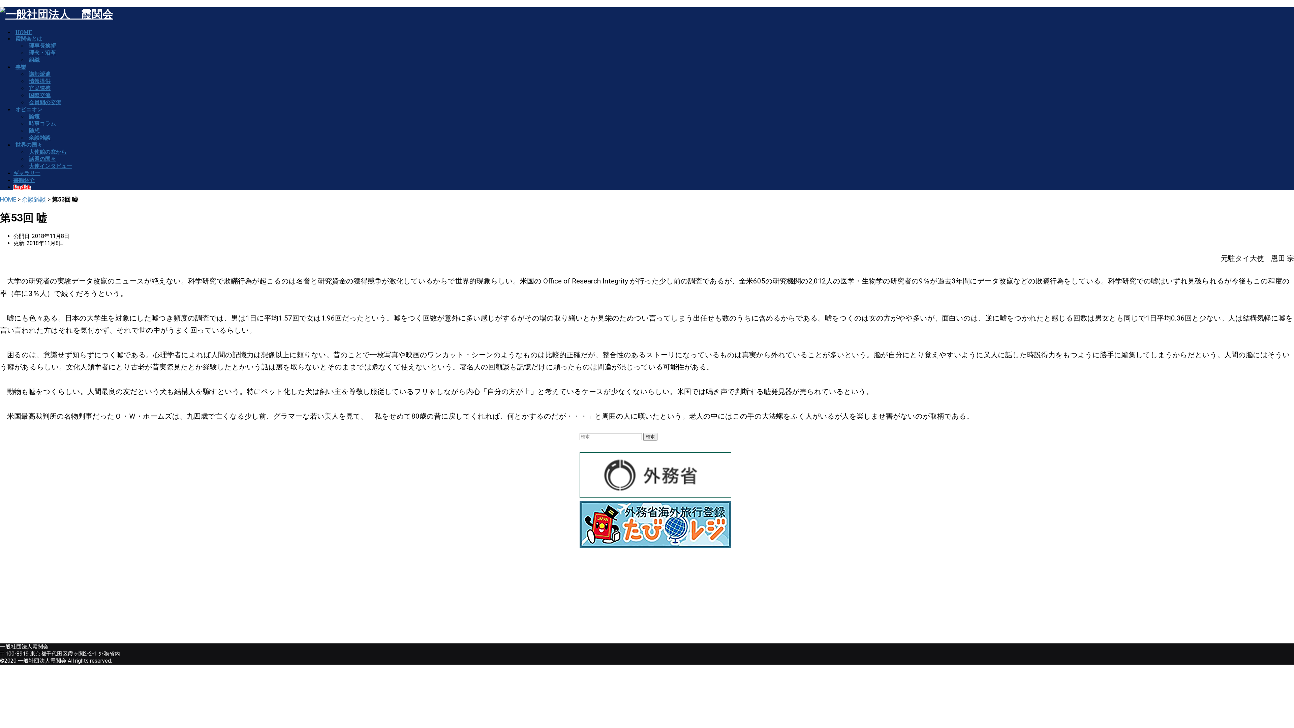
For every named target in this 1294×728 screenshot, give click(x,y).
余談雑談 (34, 199)
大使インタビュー (50, 166)
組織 (34, 60)
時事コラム (42, 123)
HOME (8, 199)
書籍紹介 (24, 180)
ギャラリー (26, 173)
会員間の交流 (45, 102)
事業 (21, 67)
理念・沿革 (42, 53)
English (22, 187)
